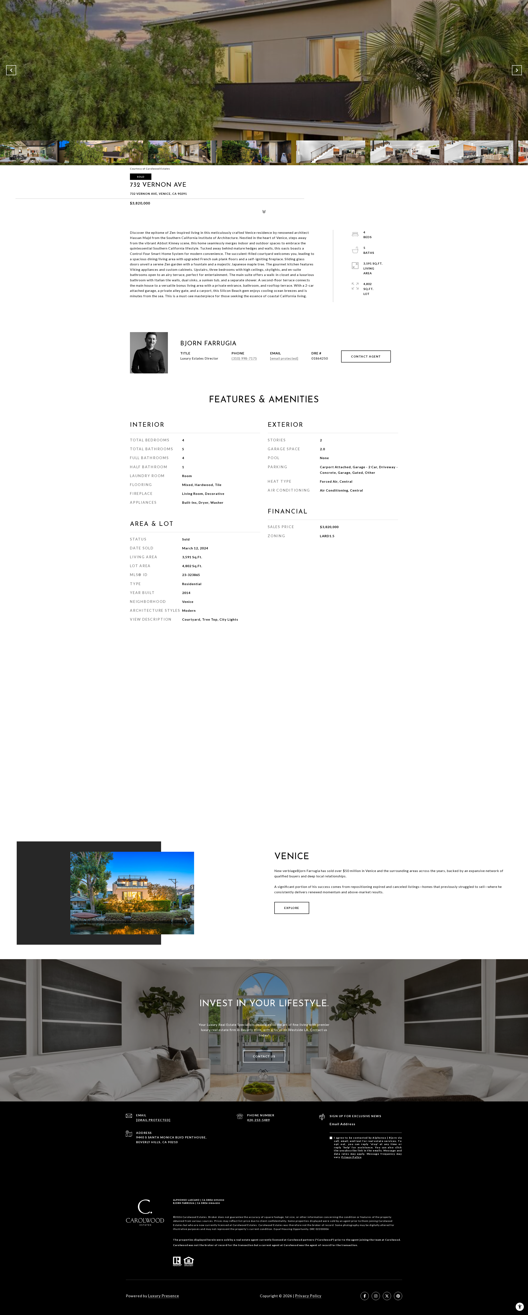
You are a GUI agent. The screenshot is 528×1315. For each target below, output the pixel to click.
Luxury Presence (163, 1296)
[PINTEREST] (398, 1296)
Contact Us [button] (264, 1056)
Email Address (343, 1124)
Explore (291, 908)
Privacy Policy (351, 1157)
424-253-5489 (258, 1120)
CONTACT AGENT (366, 356)
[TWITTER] (387, 1296)
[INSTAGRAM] (376, 1296)
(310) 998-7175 (244, 358)
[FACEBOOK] (365, 1296)
